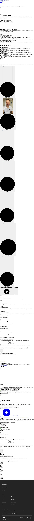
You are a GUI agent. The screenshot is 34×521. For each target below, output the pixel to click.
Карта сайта (3, 490)
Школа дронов (13, 499)
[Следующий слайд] (1, 295)
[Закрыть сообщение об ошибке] (27, 348)
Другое (3, 505)
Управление (12, 496)
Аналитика (12, 494)
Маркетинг (3, 496)
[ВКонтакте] (17, 415)
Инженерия (12, 497)
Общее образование (13, 504)
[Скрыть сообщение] (0, 353)
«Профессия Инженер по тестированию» (19, 402)
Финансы (3, 497)
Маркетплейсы (4, 502)
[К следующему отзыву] (1, 65)
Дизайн (3, 494)
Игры (2, 499)
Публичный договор (5, 487)
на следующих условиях (27, 345)
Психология (3, 504)
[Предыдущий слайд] (0, 295)
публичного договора (10, 447)
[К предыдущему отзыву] (0, 65)
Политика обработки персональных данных (8, 488)
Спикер (1, 2)
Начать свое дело (13, 502)
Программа (1, 1)
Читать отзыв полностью (4, 408)
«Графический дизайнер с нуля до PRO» (22, 417)
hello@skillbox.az (4, 484)
